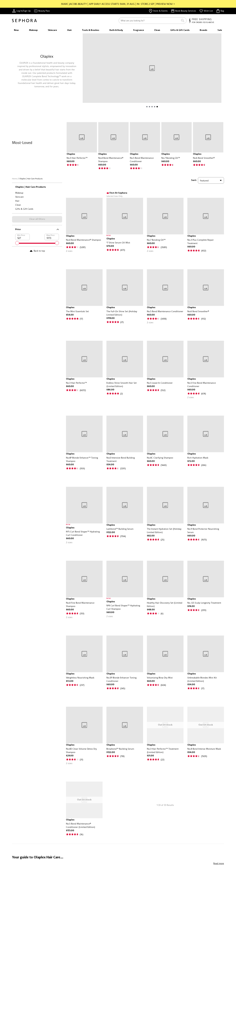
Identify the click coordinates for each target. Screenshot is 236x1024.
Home (14, 178)
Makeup (19, 192)
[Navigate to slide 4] (154, 106)
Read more (218, 863)
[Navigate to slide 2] (149, 106)
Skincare (19, 196)
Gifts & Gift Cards (24, 208)
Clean (18, 204)
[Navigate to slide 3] (152, 106)
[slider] (17, 243)
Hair (17, 200)
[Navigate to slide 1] (147, 106)
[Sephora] (24, 20)
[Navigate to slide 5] (157, 106)
